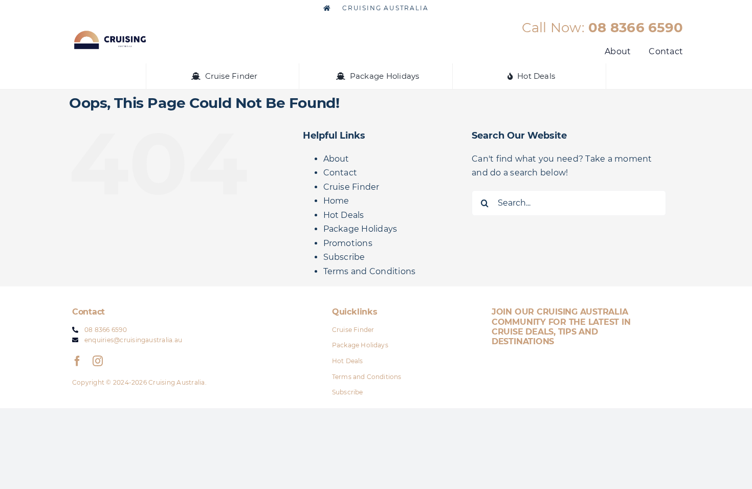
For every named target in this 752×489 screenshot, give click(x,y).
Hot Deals (343, 215)
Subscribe (344, 257)
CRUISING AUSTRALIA (384, 8)
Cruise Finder (351, 187)
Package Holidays (360, 229)
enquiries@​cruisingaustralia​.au (133, 340)
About (336, 159)
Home (336, 201)
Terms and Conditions (369, 271)
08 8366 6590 (635, 27)
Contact (340, 172)
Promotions (347, 243)
